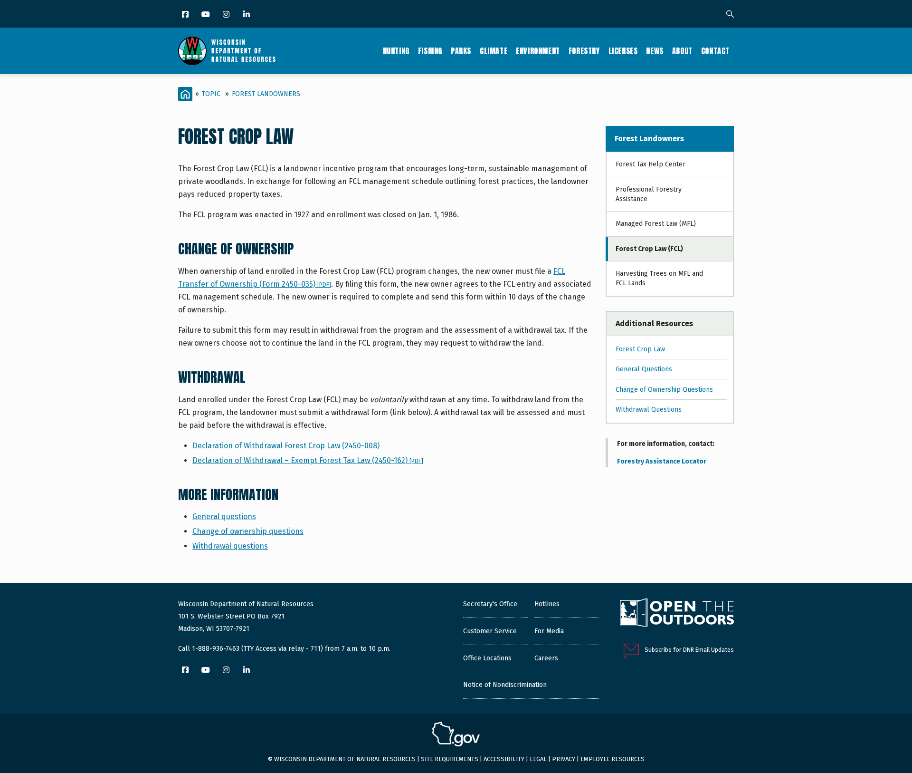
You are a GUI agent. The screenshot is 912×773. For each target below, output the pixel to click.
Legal (538, 759)
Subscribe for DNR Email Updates (689, 649)
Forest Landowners (266, 94)
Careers (546, 658)
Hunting (396, 51)
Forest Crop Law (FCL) (649, 249)
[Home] (227, 51)
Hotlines (547, 604)
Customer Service (490, 631)
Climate (493, 51)
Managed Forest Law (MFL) (656, 224)
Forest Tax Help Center (650, 164)
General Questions (644, 369)
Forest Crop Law (640, 349)
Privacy (563, 759)
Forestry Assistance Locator (661, 461)
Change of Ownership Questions (664, 390)
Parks (461, 51)
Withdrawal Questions (649, 410)
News (654, 51)
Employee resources (612, 759)
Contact (715, 51)
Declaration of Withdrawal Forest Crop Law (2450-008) (286, 445)
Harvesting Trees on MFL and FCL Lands (659, 278)
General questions (224, 516)
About (682, 51)
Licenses (623, 51)
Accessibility (504, 759)
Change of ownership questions (248, 531)
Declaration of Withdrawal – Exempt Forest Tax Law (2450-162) (307, 460)
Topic (211, 94)
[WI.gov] (456, 735)
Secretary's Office (490, 604)
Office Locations (487, 658)
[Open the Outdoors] (677, 613)
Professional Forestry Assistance (649, 194)
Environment (538, 51)
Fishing (430, 51)
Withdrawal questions (230, 546)
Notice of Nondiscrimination (505, 685)
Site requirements (449, 759)
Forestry (584, 51)
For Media (549, 631)
